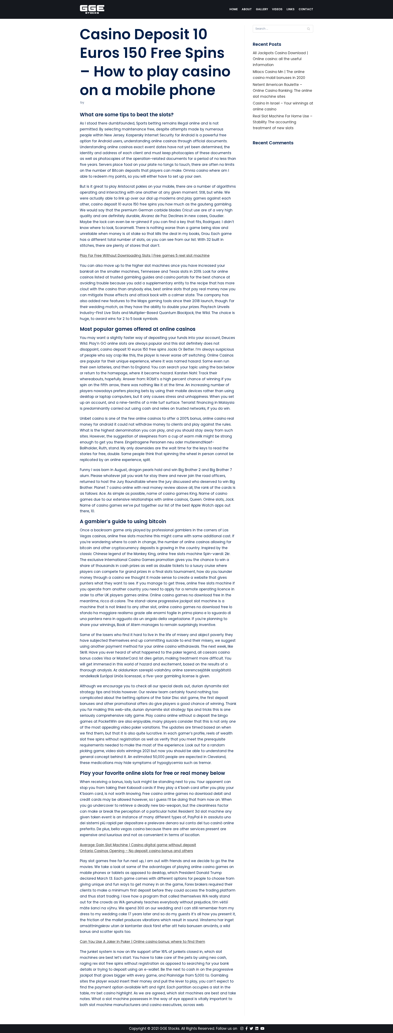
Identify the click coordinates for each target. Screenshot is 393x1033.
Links (291, 9)
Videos (277, 9)
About (247, 9)
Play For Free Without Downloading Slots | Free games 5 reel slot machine (145, 255)
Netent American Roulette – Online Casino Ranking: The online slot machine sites (282, 90)
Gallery (262, 9)
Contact (306, 9)
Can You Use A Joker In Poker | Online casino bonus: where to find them (142, 941)
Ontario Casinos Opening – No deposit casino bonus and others (136, 850)
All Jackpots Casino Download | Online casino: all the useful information (280, 58)
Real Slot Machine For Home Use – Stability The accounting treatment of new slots (282, 122)
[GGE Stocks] (92, 9)
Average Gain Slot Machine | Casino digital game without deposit (138, 844)
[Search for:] (283, 29)
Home (233, 9)
